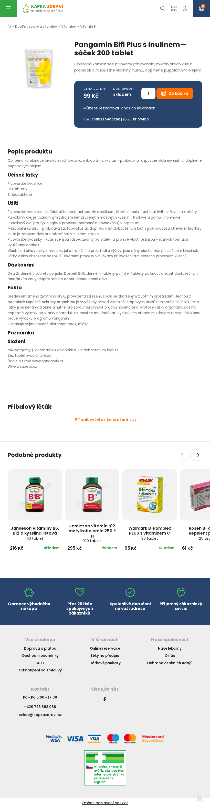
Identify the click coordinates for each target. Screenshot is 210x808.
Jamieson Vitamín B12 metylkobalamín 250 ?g (92, 533)
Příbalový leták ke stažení (102, 419)
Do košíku (177, 93)
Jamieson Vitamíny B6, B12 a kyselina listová (35, 533)
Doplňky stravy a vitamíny (36, 26)
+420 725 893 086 (40, 706)
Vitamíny (68, 26)
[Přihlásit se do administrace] (200, 798)
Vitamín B (88, 26)
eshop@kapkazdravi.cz (40, 714)
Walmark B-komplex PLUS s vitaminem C (149, 533)
